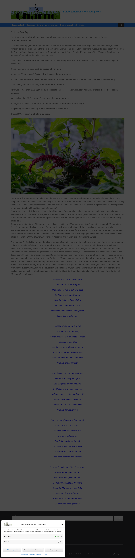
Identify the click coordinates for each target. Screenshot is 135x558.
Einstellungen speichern (54, 550)
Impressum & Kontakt (41, 554)
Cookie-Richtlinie (24, 554)
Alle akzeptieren (12, 550)
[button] (62, 524)
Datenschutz (32, 554)
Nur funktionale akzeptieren (33, 550)
